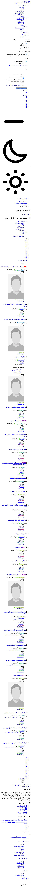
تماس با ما (24, 831)
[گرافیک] (14, 106)
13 (26, 241)
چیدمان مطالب (23, 221)
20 (26, 251)
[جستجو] (14, 39)
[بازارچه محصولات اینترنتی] (14, 107)
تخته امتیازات (20, 23)
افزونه (22, 10)
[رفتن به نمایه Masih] (22, 485)
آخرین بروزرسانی (19, 223)
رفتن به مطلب (26, 1)
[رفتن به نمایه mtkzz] (16, 706)
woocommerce (25, 823)
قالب (22, 8)
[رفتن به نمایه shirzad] (16, 351)
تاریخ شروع (21, 226)
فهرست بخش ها (23, 17)
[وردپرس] (14, 105)
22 (26, 254)
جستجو (22, 29)
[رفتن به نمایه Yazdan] (21, 443)
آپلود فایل (24, 32)
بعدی (26, 257)
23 (26, 256)
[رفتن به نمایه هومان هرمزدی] (16, 298)
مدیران (22, 20)
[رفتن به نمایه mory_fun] (16, 401)
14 (26, 243)
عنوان (22, 224)
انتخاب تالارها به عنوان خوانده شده (20, 784)
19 (26, 250)
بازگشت (22, 844)
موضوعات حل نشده (18, 236)
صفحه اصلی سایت (22, 5)
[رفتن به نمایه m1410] (21, 414)
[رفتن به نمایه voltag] (22, 313)
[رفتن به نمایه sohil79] (21, 639)
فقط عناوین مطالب (20, 63)
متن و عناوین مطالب (19, 61)
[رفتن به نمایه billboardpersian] (16, 606)
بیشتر (22, 16)
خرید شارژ (24, 33)
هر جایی (23, 44)
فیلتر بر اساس (23, 231)
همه (23, 233)
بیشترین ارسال (20, 228)
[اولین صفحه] (26, 239)
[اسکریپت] (14, 102)
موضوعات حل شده (19, 234)
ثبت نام (25, 89)
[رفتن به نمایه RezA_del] (21, 752)
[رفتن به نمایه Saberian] (21, 541)
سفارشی (21, 230)
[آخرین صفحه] (26, 258)
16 (26, 246)
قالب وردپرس (15, 820)
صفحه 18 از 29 (23, 260)
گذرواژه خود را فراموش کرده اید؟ (15, 85)
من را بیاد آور (20, 79)
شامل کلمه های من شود (17, 55)
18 (26, 249)
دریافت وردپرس (21, 813)
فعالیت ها (24, 26)
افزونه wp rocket (7, 820)
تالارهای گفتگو (20, 19)
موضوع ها (22, 45)
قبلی (26, 240)
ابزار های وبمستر (19, 13)
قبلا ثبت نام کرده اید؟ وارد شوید (18, 65)
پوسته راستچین (11, 822)
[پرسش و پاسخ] (14, 103)
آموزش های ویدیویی (19, 14)
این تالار (23, 47)
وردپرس (4, 820)
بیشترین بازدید (20, 227)
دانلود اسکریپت (21, 806)
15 (26, 244)
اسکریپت (21, 7)
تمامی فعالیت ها (19, 28)
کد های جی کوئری (19, 11)
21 (26, 253)
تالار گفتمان (22, 807)
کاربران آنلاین (20, 22)
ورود (22, 82)
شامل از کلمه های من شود (16, 54)
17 (26, 247)
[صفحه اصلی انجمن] (14, 100)
